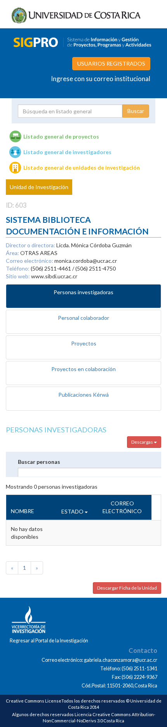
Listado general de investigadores (67, 152)
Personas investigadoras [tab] (83, 292)
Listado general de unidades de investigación (81, 167)
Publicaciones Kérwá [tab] (83, 394)
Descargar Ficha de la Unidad (127, 588)
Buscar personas (39, 461)
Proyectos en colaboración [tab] (83, 369)
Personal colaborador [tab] (83, 317)
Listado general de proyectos (61, 136)
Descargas (142, 442)
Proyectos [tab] (83, 343)
